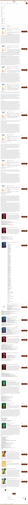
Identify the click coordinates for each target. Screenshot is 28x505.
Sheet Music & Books (5, 5)
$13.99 (22, 228)
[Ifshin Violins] (14, 1)
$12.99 (22, 451)
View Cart (14, 493)
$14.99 (22, 28)
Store (1, 5)
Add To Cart (24, 31)
